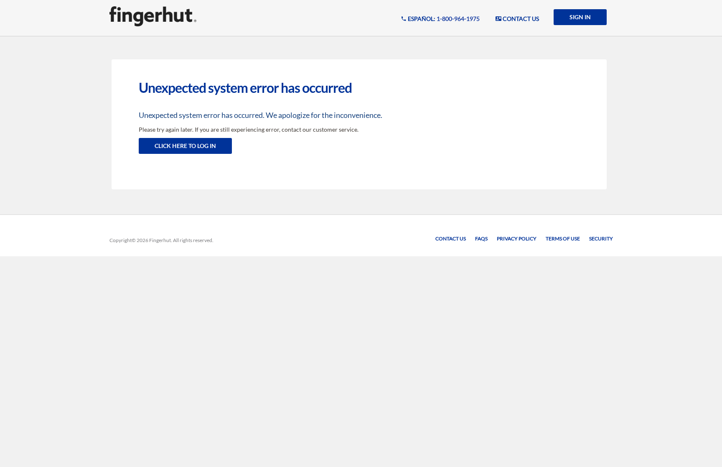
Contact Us (450, 238)
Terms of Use (563, 238)
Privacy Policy (516, 238)
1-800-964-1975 (458, 18)
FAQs (481, 238)
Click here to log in (185, 145)
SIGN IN (580, 16)
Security (601, 238)
